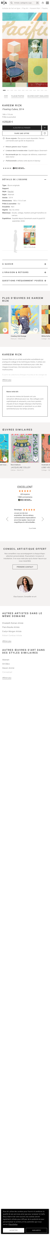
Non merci (36, 1230)
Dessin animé (8, 668)
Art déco (6, 664)
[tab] (25, 179)
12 (46, 90)
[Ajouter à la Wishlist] (45, 133)
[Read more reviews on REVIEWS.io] (25, 500)
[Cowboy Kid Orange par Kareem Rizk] (25, 319)
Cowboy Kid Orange (18, 336)
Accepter (14, 1230)
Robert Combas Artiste (12, 635)
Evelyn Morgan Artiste (12, 631)
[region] (25, 519)
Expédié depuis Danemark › (38, 150)
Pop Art (25, 8)
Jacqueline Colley (20, 467)
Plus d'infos (12, 1224)
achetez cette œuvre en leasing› (23, 161)
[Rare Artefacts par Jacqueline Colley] (25, 448)
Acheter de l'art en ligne (11, 8)
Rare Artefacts (15, 465)
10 (38, 90)
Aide (6, 96)
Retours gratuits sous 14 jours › (17, 147)
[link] (37, 3)
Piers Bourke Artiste (10, 627)
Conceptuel (7, 672)
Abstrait (5, 660)
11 (42, 90)
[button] (47, 3)
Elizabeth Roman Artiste (12, 623)
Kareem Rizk (35, 8)
